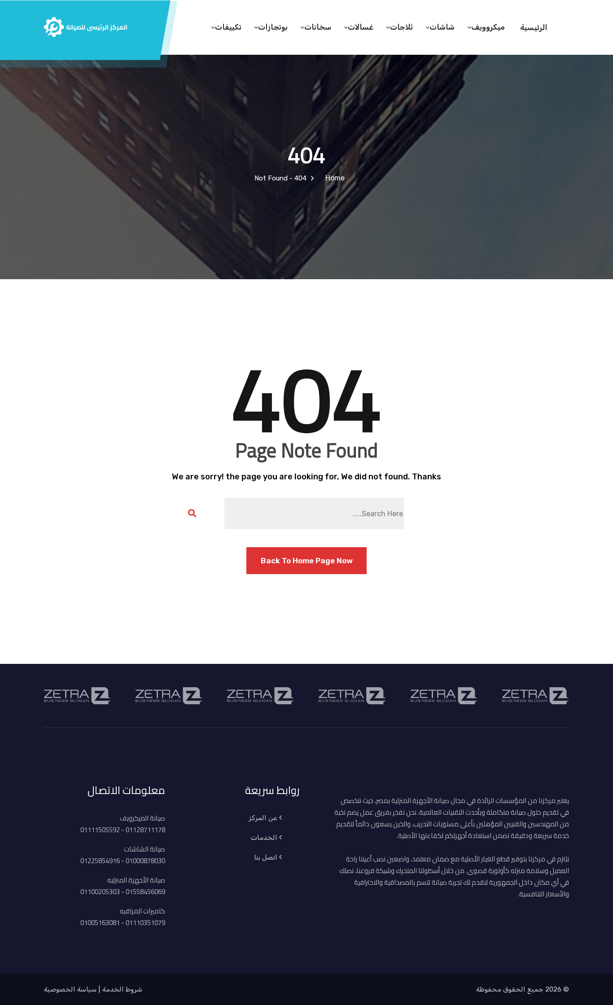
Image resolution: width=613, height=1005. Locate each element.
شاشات (442, 26)
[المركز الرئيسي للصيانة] (85, 25)
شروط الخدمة (122, 989)
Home (333, 178)
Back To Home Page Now (307, 560)
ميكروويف (488, 26)
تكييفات (228, 26)
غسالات (360, 26)
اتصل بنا (265, 857)
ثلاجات (401, 26)
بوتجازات (273, 26)
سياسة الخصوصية (70, 989)
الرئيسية (533, 27)
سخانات (317, 26)
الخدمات (264, 838)
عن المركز (263, 818)
